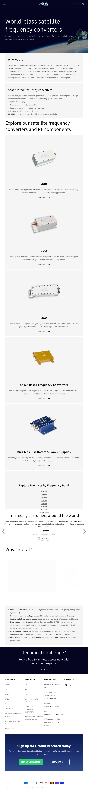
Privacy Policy (10, 729)
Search (7, 684)
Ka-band (44, 503)
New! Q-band (44, 513)
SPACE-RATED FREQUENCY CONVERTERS (29, 709)
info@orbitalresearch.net (54, 714)
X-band (44, 510)
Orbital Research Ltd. (16, 787)
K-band (44, 507)
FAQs (7, 699)
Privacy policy (39, 787)
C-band (44, 497)
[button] (4, 3)
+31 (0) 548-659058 (51, 706)
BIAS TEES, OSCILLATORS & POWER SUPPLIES (34, 718)
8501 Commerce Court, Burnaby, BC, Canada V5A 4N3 (53, 722)
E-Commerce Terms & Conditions (12, 722)
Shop (7, 689)
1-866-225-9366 (50, 698)
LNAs (26, 694)
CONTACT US (44, 670)
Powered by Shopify (27, 787)
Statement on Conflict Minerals (13, 715)
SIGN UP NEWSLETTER (31, 762)
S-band (44, 494)
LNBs (26, 684)
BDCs (26, 689)
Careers (8, 704)
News (7, 694)
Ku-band (44, 500)
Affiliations (9, 709)
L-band (44, 491)
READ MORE (42, 197)
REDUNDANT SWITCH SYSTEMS (32, 700)
